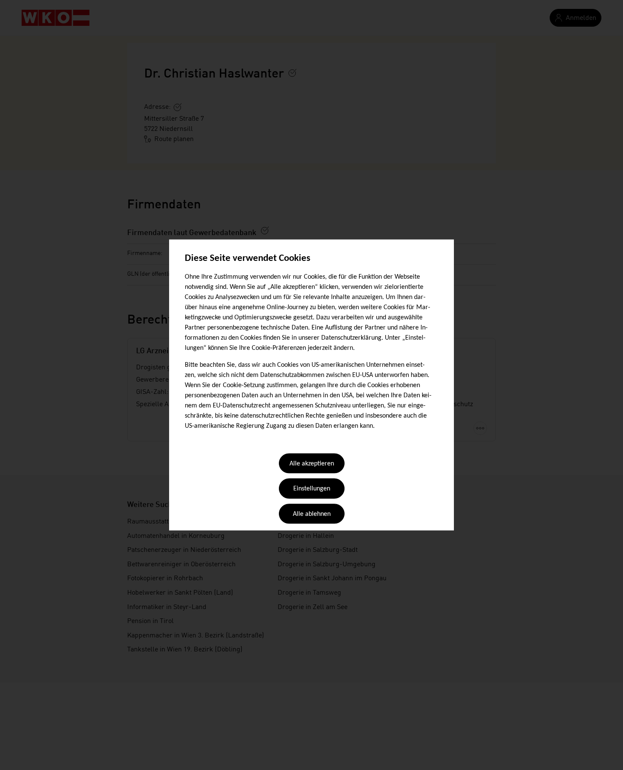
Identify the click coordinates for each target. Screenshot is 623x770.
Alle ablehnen (312, 514)
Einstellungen (311, 489)
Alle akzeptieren (311, 463)
